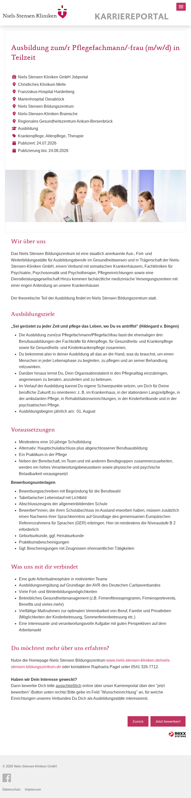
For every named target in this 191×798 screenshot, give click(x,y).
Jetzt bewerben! (168, 721)
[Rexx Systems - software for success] (177, 734)
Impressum (33, 789)
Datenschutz (11, 789)
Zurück (138, 721)
